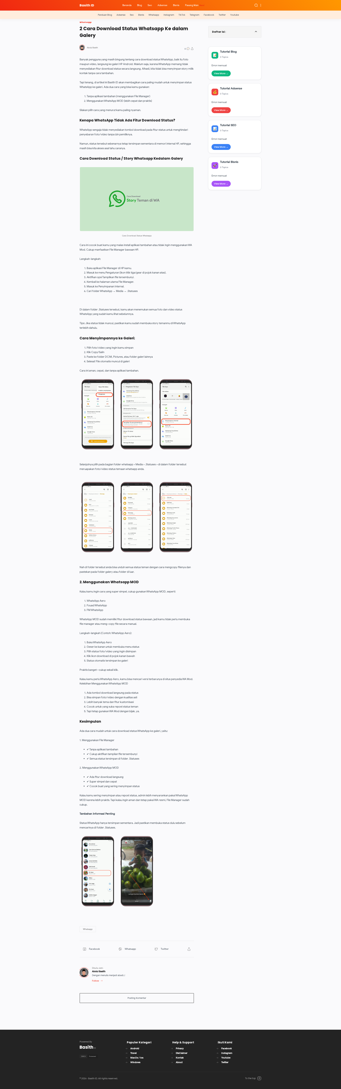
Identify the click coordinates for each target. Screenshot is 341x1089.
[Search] (256, 5)
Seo (132, 14)
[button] (88, 929)
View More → (221, 73)
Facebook (209, 14)
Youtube (234, 14)
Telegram (194, 14)
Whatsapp (153, 14)
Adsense (121, 14)
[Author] (92, 47)
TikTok (181, 14)
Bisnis (141, 14)
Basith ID (87, 5)
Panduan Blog (105, 14)
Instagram (169, 14)
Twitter (222, 14)
